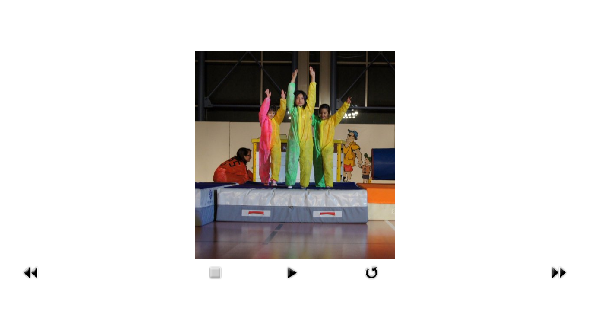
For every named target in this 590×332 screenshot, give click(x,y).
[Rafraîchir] (371, 281)
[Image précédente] (31, 281)
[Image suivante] (559, 281)
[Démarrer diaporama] (292, 281)
